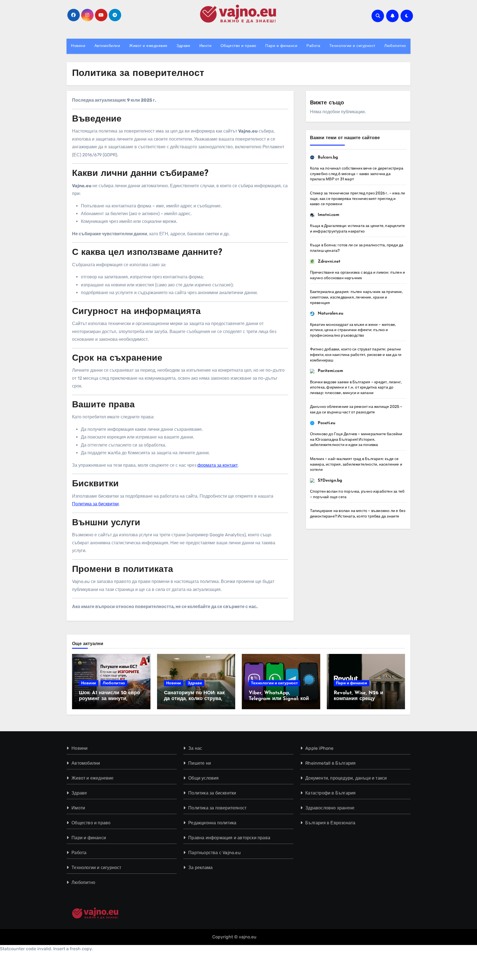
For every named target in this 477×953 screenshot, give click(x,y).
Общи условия (204, 778)
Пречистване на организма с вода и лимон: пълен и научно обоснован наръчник (357, 275)
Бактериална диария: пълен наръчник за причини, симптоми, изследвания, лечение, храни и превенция (356, 297)
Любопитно (395, 46)
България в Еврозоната (330, 822)
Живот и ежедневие (148, 46)
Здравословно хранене (329, 808)
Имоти (205, 46)
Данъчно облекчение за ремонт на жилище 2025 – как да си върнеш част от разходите (356, 409)
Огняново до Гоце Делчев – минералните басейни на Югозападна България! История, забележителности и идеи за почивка (356, 439)
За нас (195, 748)
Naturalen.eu (330, 313)
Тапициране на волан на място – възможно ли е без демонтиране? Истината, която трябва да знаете (358, 513)
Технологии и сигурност (352, 46)
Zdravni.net (329, 262)
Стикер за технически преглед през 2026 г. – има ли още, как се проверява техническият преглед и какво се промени (357, 198)
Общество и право (238, 46)
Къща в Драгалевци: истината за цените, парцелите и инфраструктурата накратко (357, 228)
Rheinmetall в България (330, 763)
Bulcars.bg (328, 157)
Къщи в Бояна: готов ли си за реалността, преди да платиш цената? (357, 248)
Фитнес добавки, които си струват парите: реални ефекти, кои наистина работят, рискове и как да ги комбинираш (356, 354)
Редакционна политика (213, 822)
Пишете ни (200, 763)
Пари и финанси (281, 46)
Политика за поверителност (218, 808)
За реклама (201, 867)
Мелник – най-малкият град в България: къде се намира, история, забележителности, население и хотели (356, 464)
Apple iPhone (319, 748)
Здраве (183, 46)
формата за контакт (217, 465)
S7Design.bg (330, 481)
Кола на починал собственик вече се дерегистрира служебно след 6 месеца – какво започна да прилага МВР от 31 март (356, 173)
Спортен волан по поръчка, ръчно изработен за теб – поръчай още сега (357, 494)
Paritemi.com (330, 371)
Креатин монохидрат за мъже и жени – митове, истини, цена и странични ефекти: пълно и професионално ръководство (353, 330)
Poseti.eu (326, 423)
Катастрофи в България (330, 793)
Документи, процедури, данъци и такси (346, 778)
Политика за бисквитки (95, 503)
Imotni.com (328, 215)
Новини (78, 46)
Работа (313, 46)
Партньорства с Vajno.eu (215, 852)
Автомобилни (107, 46)
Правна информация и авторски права (230, 837)
